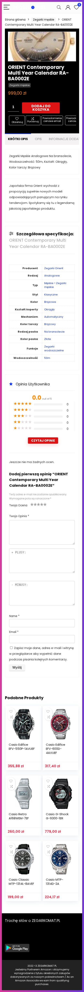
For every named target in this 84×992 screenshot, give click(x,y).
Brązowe (50, 302)
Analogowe (52, 276)
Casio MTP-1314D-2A (54, 881)
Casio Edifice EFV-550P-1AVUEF (22, 746)
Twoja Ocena (18, 505)
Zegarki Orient (53, 268)
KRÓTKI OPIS (18, 139)
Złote (47, 339)
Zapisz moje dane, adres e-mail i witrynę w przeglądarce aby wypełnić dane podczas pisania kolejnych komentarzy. (41, 653)
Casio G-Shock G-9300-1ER (57, 816)
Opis (38, 139)
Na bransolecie (54, 332)
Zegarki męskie (43, 20)
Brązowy (50, 324)
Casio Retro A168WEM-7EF (19, 816)
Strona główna (15, 20)
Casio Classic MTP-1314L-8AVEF (21, 881)
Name (14, 616)
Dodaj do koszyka (41, 108)
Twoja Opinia (19, 516)
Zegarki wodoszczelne (54, 348)
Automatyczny (53, 317)
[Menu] (7, 7)
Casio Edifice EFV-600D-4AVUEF (55, 748)
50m (47, 358)
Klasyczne (51, 294)
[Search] (59, 7)
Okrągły (49, 309)
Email (14, 632)
